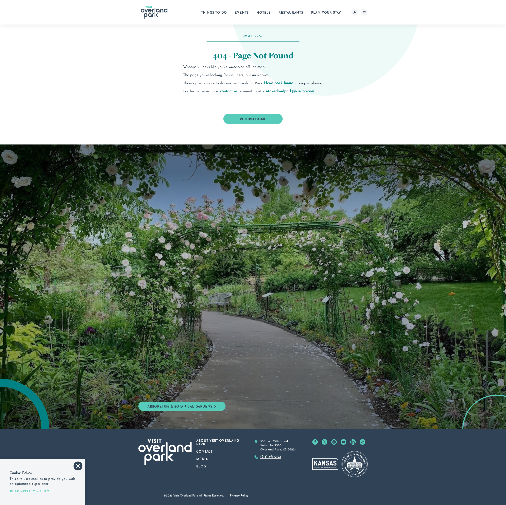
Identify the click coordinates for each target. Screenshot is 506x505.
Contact (204, 451)
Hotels (264, 12)
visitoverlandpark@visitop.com (288, 90)
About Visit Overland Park (217, 442)
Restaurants (290, 12)
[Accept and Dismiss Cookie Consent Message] (78, 466)
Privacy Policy (239, 495)
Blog (201, 465)
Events (242, 12)
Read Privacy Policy (30, 491)
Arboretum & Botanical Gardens (179, 406)
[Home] (154, 12)
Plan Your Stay (326, 12)
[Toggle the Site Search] (354, 12)
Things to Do (214, 12)
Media (202, 458)
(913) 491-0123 (270, 456)
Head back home (278, 82)
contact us (229, 90)
